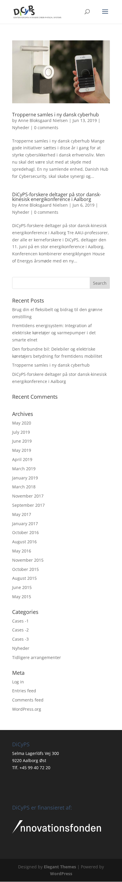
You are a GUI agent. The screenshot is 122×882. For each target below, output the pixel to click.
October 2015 (25, 569)
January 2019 (25, 478)
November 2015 (28, 560)
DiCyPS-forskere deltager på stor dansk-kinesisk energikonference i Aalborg (56, 196)
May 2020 (21, 423)
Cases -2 (20, 630)
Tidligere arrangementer (36, 657)
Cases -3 (20, 639)
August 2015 (24, 578)
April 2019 (22, 459)
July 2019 (21, 432)
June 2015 (22, 587)
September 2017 (28, 505)
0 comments (46, 127)
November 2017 (28, 496)
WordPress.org (26, 709)
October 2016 (25, 532)
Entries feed (24, 690)
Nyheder (20, 127)
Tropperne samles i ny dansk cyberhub (55, 114)
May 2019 (21, 450)
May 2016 (21, 551)
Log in (18, 682)
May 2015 (21, 596)
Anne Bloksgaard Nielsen (43, 120)
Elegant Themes (60, 867)
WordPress (61, 873)
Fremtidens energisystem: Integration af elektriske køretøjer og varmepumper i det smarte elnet (54, 333)
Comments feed (28, 700)
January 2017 (25, 523)
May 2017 (21, 514)
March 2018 (24, 487)
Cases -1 (20, 621)
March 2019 (24, 468)
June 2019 (22, 441)
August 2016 (24, 541)
